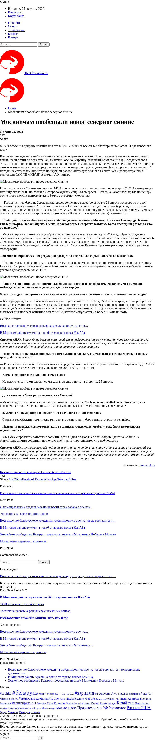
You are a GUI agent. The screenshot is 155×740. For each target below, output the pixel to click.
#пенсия (59, 698)
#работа (89, 698)
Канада (112, 703)
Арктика (146, 699)
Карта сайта (16, 16)
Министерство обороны (29, 708)
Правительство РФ (92, 708)
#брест (50, 693)
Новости (14, 22)
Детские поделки (74, 703)
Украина (13, 712)
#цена (123, 698)
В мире (13, 37)
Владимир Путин (45, 703)
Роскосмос (117, 708)
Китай (122, 703)
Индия (95, 703)
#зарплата (84, 693)
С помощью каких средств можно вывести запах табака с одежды (45, 507)
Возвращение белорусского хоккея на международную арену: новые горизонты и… (58, 576)
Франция (24, 712)
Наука (72, 708)
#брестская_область (64, 693)
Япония (35, 712)
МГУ (131, 703)
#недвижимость (9, 698)
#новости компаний (36, 698)
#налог (146, 693)
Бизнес (13, 33)
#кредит (104, 693)
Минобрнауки (48, 708)
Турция (3, 712)
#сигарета (101, 699)
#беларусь (25, 692)
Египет (87, 703)
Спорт (12, 26)
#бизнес (42, 693)
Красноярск (31, 472)
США (145, 707)
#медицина (134, 693)
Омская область (50, 472)
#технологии (112, 698)
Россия (66, 472)
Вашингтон (5, 703)
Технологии (16, 30)
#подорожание (75, 698)
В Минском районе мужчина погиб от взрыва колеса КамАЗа (42, 332)
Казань (4, 472)
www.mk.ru (147, 465)
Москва (61, 708)
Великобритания (24, 703)
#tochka (6, 693)
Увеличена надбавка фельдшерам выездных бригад (35, 611)
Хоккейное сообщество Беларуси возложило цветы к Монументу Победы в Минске (66, 680)
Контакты (15, 12)
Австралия (135, 698)
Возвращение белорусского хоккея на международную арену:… (44, 325)
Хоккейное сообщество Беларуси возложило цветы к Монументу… (46, 645)
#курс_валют (119, 693)
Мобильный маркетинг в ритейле (23, 652)
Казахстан (16, 472)
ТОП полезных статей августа (22, 604)
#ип (96, 693)
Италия (103, 703)
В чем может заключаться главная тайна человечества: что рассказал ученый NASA (57, 493)
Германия (59, 703)
